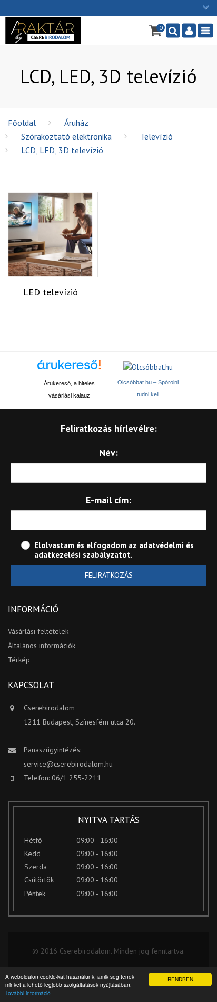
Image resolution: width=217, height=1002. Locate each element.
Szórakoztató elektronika (66, 136)
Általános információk (41, 645)
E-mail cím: (108, 500)
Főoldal (22, 122)
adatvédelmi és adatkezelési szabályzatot (114, 550)
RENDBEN (180, 979)
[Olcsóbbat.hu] (148, 367)
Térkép (19, 659)
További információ (28, 993)
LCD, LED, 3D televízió (62, 150)
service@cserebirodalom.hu (68, 764)
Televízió (156, 136)
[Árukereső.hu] (69, 368)
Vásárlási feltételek (38, 631)
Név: (108, 453)
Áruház (76, 122)
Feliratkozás (109, 575)
